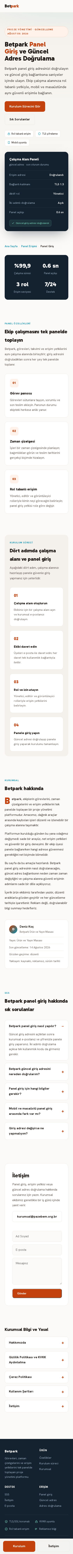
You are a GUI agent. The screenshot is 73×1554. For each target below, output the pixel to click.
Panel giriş (45, 1494)
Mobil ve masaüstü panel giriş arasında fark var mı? (30, 1111)
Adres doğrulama (50, 1506)
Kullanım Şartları (21, 1391)
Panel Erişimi (29, 246)
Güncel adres (48, 1500)
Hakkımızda (17, 1342)
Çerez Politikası (20, 1377)
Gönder (21, 1293)
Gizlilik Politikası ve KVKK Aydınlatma (27, 1359)
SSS (7, 1494)
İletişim (14, 1406)
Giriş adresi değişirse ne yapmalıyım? (26, 1131)
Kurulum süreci (48, 1463)
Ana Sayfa (11, 246)
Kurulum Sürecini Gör (24, 106)
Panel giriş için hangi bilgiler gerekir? (29, 1091)
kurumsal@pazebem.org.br (37, 1216)
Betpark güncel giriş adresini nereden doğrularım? (30, 1071)
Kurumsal (45, 1469)
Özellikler (45, 1457)
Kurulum (19, 1546)
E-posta (10, 1506)
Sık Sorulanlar (20, 119)
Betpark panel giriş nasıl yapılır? (32, 1026)
